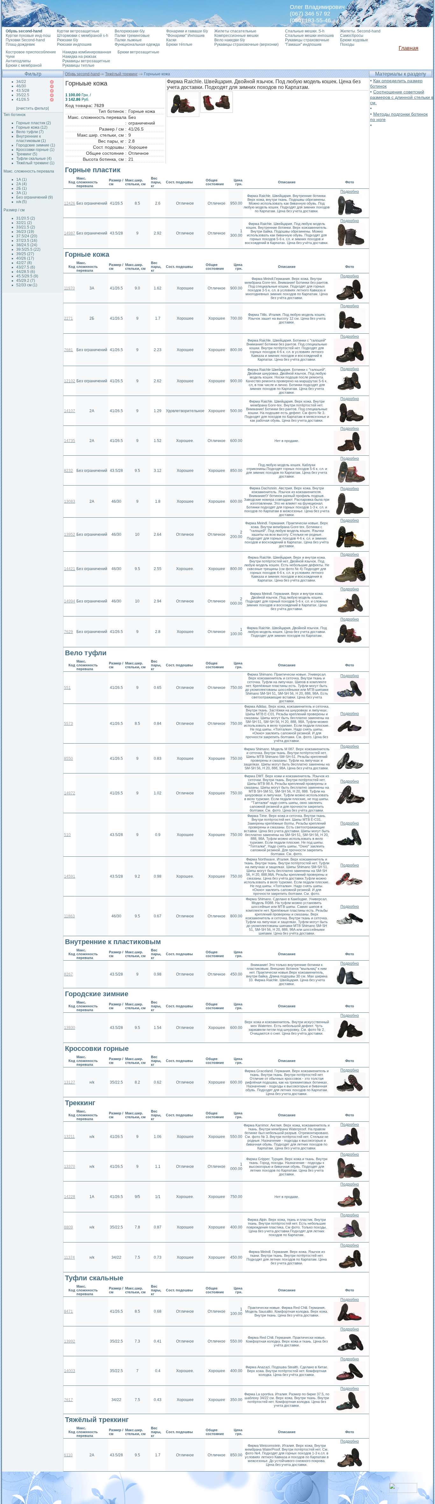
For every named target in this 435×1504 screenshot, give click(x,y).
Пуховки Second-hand (25, 40)
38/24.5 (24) (26, 245)
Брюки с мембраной (24, 65)
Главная (408, 48)
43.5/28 (22, 90)
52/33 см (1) (26, 285)
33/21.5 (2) (25, 227)
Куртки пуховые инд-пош (28, 35)
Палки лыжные (128, 40)
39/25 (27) (25, 254)
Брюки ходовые (354, 40)
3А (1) (21, 193)
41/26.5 (22, 99)
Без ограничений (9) (34, 197)
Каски (171, 40)
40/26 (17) (25, 258)
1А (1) (21, 179)
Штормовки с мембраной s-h (82, 35)
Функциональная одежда (137, 44)
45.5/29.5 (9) (27, 276)
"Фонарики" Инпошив (185, 35)
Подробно (349, 191)
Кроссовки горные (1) (35, 149)
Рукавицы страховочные (307, 40)
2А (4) (21, 184)
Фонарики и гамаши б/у (187, 31)
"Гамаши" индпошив (303, 44)
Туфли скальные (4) (34, 158)
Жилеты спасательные (235, 31)
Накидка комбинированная (86, 52)
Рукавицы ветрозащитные (86, 61)
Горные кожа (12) (31, 127)
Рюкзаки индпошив (74, 44)
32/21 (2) (24, 223)
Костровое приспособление (31, 52)
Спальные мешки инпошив (309, 35)
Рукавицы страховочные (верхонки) (246, 44)
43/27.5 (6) (25, 267)
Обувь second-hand (82, 74)
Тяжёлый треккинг (121, 74)
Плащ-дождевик (20, 44)
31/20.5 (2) (25, 218)
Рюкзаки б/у (67, 40)
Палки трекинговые (132, 35)
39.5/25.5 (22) (28, 249)
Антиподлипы (18, 61)
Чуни (10, 56)
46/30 (21, 86)
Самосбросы (351, 35)
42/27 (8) (24, 263)
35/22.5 (22, 95)
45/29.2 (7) (25, 280)
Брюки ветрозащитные (138, 52)
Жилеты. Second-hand (360, 31)
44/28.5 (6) (25, 271)
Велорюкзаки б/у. (130, 31)
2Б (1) (21, 188)
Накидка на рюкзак (79, 56)
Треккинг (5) (26, 154)
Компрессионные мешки (236, 35)
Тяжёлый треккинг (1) (35, 163)
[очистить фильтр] (32, 108)
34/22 (21, 81)
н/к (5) (21, 202)
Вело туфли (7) (30, 132)
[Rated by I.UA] (403, 1491)
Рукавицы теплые (78, 65)
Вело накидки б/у (229, 40)
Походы (347, 44)
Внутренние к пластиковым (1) (31, 138)
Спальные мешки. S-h (304, 31)
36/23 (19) (25, 231)
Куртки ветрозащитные (78, 31)
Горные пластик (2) (33, 123)
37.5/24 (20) (26, 236)
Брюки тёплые (179, 44)
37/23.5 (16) (26, 240)
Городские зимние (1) (35, 145)
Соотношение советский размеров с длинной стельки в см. (401, 97)
